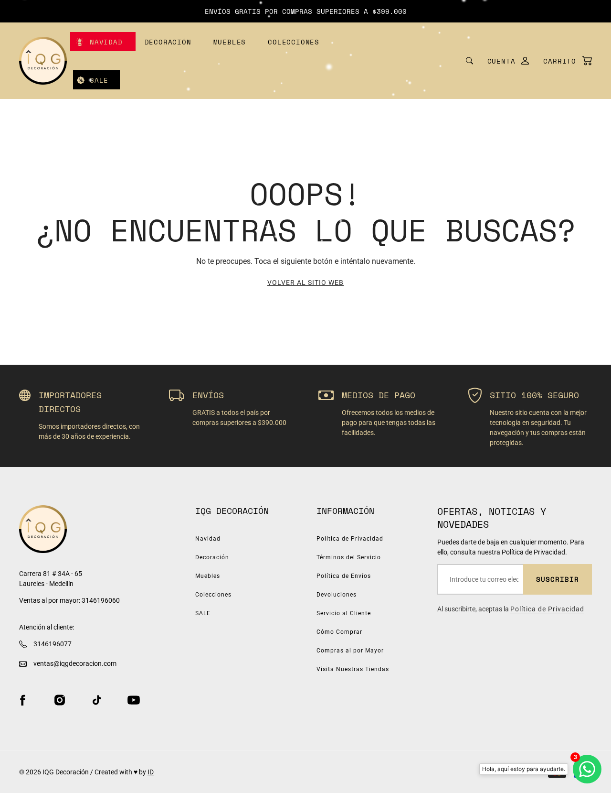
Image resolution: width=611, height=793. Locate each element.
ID (150, 772)
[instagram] (59, 699)
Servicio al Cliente (343, 613)
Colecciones (293, 42)
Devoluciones (336, 594)
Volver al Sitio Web (305, 282)
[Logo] (43, 61)
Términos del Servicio (348, 557)
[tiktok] (96, 699)
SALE (99, 80)
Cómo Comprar (339, 632)
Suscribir (557, 579)
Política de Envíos (343, 576)
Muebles (229, 42)
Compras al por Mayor (350, 650)
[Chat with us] (587, 769)
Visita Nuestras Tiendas (352, 669)
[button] (562, 61)
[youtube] (133, 699)
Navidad (106, 42)
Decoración (168, 42)
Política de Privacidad (349, 538)
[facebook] (22, 699)
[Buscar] (469, 60)
